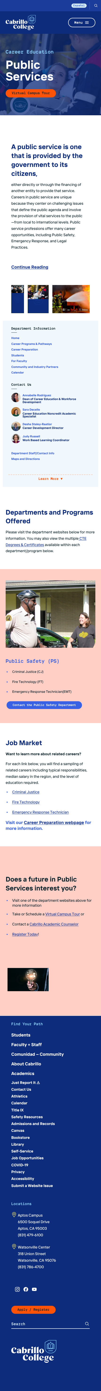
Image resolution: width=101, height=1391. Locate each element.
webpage (74, 822)
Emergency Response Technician (40, 812)
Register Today (25, 934)
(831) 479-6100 (30, 1235)
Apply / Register (33, 1310)
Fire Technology (26, 802)
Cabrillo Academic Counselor (54, 924)
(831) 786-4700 (31, 1266)
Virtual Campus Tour (31, 93)
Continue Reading (29, 267)
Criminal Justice (25, 792)
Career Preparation (44, 822)
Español (79, 5)
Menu (78, 22)
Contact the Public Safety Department (44, 705)
